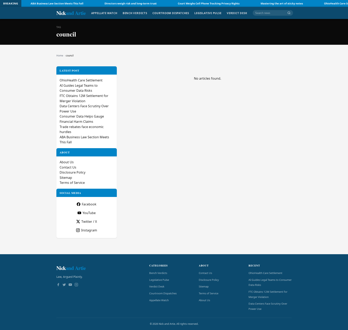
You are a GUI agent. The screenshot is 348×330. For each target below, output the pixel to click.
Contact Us (68, 167)
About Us (67, 162)
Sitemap (66, 177)
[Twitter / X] (64, 285)
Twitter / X (89, 221)
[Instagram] (76, 285)
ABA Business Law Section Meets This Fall (47, 3)
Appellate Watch (104, 13)
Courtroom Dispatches (170, 13)
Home (59, 55)
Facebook (89, 204)
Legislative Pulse (207, 13)
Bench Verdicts (135, 13)
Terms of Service (72, 182)
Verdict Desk (237, 13)
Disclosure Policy (72, 172)
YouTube (89, 213)
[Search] (289, 13)
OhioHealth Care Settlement (81, 80)
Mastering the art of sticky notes (272, 3)
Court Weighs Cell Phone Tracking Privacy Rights (199, 3)
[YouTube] (70, 285)
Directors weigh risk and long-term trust (121, 3)
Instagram (89, 230)
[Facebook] (58, 285)
